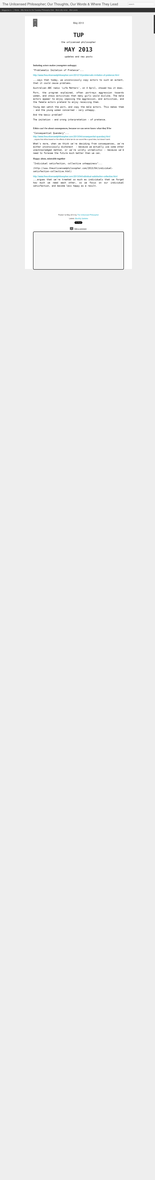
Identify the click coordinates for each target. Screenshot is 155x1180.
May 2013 (78, 23)
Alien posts (73, 10)
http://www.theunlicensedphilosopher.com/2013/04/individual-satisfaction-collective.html (75, 176)
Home (16, 10)
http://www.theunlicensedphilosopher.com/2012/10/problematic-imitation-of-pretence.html (76, 74)
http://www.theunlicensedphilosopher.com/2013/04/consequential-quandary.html (71, 136)
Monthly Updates (81, 218)
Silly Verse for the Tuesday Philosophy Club (37, 10)
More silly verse (62, 10)
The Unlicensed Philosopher (88, 215)
